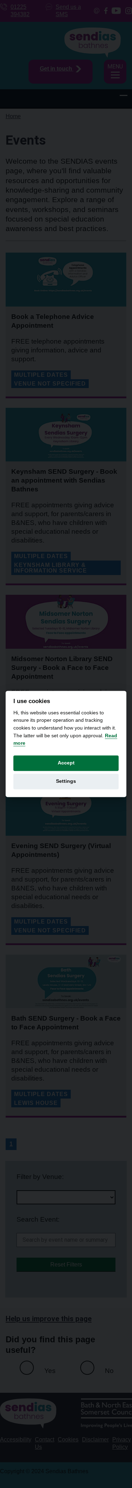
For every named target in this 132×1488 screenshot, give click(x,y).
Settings (66, 781)
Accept (66, 763)
